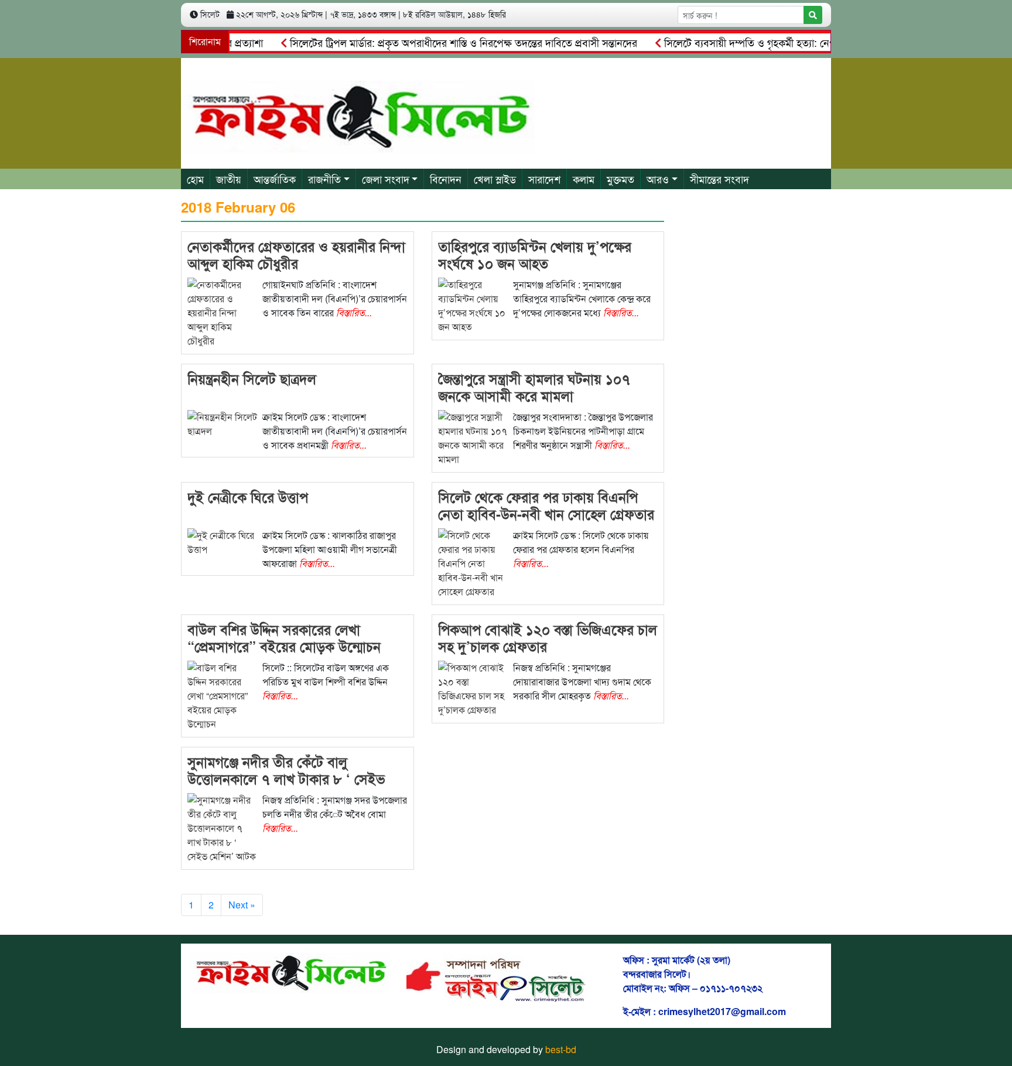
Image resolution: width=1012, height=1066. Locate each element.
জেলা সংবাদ (385, 178)
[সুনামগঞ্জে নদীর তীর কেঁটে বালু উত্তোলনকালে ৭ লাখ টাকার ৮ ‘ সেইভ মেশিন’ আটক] (222, 827)
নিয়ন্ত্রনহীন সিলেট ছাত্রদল (251, 378)
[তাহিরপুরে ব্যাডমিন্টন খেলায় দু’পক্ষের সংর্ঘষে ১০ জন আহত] (473, 305)
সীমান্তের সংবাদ (719, 178)
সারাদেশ (544, 178)
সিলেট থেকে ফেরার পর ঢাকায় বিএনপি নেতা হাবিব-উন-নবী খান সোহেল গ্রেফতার (546, 505)
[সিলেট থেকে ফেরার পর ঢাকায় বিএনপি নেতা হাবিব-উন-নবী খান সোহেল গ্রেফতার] (473, 562)
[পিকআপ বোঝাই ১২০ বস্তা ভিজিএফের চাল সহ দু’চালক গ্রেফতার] (473, 688)
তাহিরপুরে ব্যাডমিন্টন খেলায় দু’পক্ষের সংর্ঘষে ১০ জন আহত (534, 254)
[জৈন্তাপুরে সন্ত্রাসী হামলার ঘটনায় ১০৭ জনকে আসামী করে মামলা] (473, 437)
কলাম (583, 178)
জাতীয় (228, 178)
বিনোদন (445, 178)
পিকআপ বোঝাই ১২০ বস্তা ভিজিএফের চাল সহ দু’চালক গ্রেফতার (547, 637)
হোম (195, 178)
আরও (658, 178)
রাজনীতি (324, 178)
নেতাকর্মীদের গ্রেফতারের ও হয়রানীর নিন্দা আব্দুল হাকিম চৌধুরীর (296, 254)
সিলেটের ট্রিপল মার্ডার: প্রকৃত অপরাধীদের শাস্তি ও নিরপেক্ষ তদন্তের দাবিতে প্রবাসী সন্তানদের (443, 42)
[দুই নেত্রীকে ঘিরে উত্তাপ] (222, 541)
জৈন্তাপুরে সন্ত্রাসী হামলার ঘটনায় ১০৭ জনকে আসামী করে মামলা (534, 386)
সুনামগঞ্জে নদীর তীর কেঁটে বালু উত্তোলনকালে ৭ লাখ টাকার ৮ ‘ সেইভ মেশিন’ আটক (286, 778)
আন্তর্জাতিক (275, 178)
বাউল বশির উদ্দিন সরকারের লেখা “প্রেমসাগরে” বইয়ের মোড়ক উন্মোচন (284, 637)
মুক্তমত (620, 178)
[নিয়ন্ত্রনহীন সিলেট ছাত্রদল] (222, 423)
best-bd (560, 1049)
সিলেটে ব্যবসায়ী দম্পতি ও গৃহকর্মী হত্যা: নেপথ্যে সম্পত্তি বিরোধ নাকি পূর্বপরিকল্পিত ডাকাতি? (821, 42)
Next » (241, 904)
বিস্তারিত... (354, 312)
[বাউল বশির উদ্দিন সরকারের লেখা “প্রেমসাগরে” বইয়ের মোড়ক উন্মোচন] (222, 695)
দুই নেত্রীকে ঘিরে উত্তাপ (247, 497)
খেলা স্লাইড (495, 178)
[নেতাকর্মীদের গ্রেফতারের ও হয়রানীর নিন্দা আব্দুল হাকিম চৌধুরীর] (222, 312)
